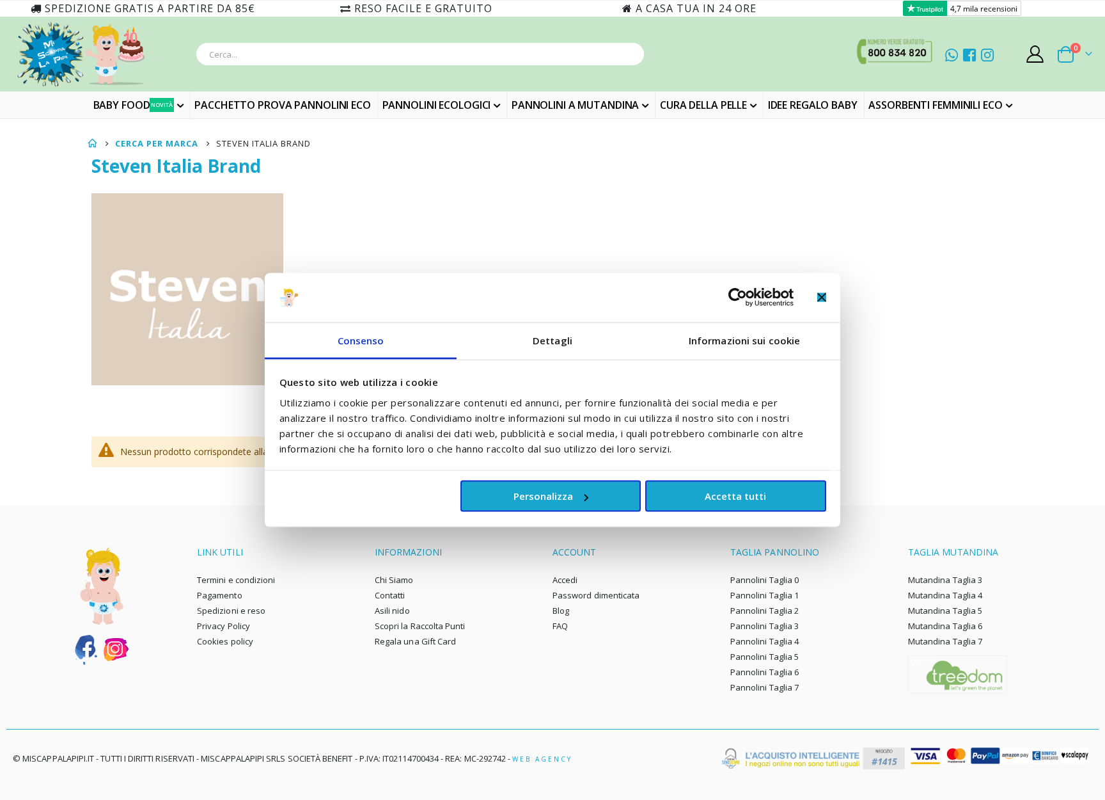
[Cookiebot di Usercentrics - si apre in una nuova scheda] (738, 297)
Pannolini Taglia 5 (764, 656)
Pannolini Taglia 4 (764, 641)
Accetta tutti (735, 496)
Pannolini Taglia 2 (764, 610)
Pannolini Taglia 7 (764, 687)
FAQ (560, 626)
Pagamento (219, 595)
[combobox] (420, 54)
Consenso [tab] (361, 339)
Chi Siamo (394, 580)
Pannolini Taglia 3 (764, 626)
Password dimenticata (595, 595)
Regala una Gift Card (415, 641)
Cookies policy (225, 641)
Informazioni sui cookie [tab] (744, 339)
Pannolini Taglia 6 (764, 672)
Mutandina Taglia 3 (945, 580)
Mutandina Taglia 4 (945, 595)
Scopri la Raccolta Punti (420, 626)
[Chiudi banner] (821, 297)
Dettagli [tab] (552, 339)
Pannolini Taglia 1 (764, 595)
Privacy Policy (223, 626)
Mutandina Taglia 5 (945, 610)
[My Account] (1035, 54)
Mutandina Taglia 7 (945, 641)
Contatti (390, 595)
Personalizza (543, 496)
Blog (560, 610)
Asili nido (392, 610)
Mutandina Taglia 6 (945, 626)
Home (92, 143)
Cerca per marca (156, 143)
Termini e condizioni (236, 580)
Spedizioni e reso (231, 610)
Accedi (564, 580)
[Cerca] (630, 56)
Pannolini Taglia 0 (764, 580)
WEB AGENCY (542, 759)
